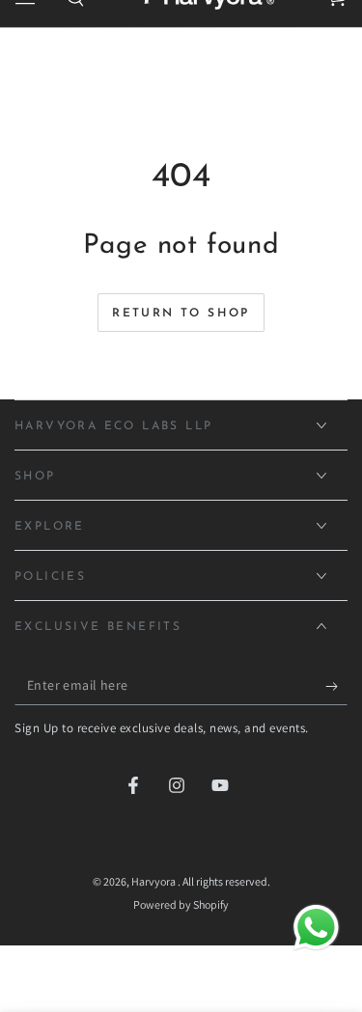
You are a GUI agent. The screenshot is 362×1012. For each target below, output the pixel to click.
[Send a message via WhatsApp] (316, 927)
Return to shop (181, 313)
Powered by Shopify (181, 904)
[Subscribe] (336, 686)
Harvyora (154, 881)
